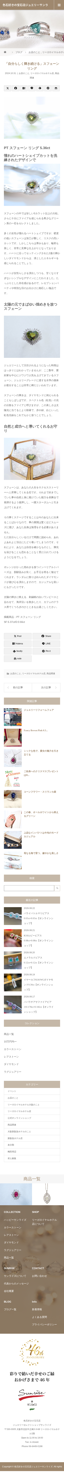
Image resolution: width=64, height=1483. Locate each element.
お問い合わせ (39, 1275)
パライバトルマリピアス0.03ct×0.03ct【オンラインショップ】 (38, 918)
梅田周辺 (12, 1151)
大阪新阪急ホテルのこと (19, 1131)
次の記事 (46, 687)
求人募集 (12, 1158)
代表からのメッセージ (16, 1283)
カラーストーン (12, 1049)
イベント (12, 1091)
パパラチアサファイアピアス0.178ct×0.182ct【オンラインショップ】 (39, 1007)
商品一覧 (9, 1034)
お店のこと (24, 73)
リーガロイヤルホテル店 (42, 73)
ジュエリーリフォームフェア (39, 710)
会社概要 (9, 1291)
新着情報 (37, 1309)
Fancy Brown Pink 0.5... (36, 730)
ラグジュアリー (12, 1071)
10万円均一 (10, 1041)
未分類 (11, 1145)
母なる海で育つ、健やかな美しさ (41, 853)
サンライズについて (15, 1275)
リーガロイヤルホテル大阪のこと (24, 1104)
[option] (16, 1194)
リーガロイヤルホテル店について (44, 1221)
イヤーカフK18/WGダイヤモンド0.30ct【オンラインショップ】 (38, 984)
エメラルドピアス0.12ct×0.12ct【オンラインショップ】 (38, 962)
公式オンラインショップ (19, 1118)
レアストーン (11, 1056)
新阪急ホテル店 (15, 1138)
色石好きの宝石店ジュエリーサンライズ (25, 10)
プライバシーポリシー (44, 1324)
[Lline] (32, 88)
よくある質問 (39, 1317)
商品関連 (51, 673)
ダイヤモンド (11, 1064)
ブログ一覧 (10, 1309)
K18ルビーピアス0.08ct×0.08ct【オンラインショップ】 (38, 940)
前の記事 (18, 687)
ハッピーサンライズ (15, 1219)
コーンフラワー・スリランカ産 (40, 791)
